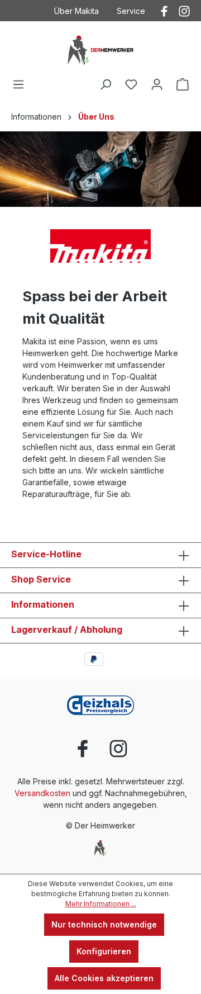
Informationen (42, 604)
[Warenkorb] (182, 84)
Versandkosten (42, 793)
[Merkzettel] (131, 84)
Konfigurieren (103, 951)
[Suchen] (105, 84)
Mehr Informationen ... (100, 904)
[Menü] (18, 84)
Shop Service (41, 579)
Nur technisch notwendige (104, 924)
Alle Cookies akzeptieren (104, 978)
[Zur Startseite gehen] (100, 49)
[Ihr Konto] (157, 84)
